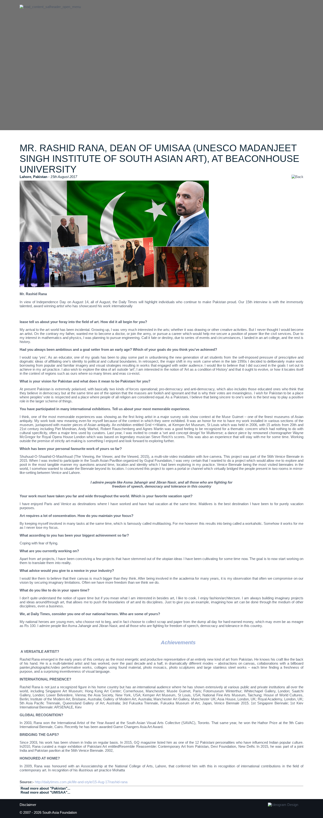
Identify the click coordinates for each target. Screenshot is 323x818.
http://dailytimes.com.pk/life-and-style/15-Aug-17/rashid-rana (81, 782)
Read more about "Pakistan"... (45, 788)
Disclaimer (28, 805)
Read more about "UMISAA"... (45, 792)
